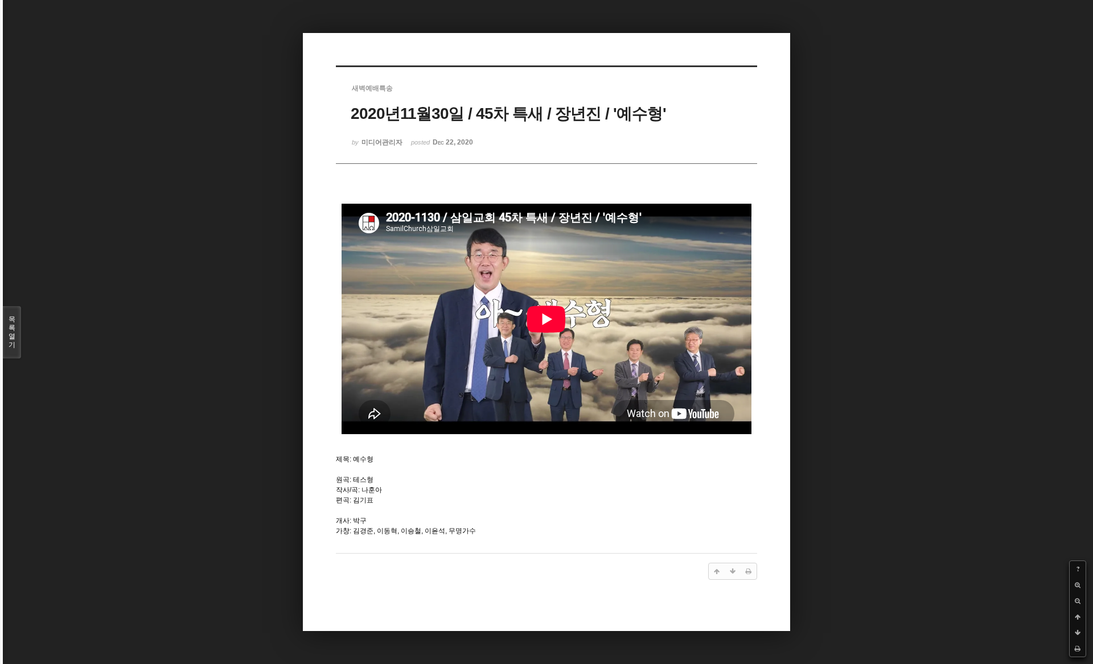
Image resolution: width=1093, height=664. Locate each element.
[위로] (1078, 617)
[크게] (1078, 585)
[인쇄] (1078, 649)
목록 (12, 332)
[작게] (1078, 601)
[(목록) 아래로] (1078, 633)
